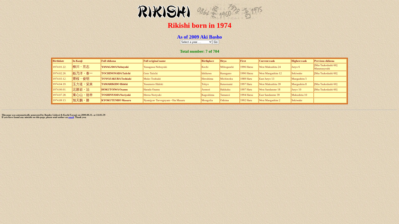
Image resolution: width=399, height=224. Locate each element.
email (71, 117)
